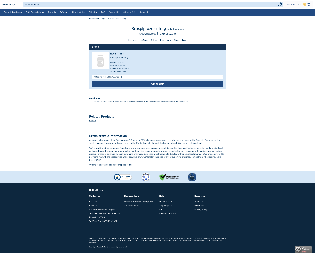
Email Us (93, 205)
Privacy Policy (200, 209)
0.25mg (144, 40)
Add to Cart (157, 83)
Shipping (93, 12)
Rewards (52, 12)
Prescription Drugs (13, 12)
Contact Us (114, 12)
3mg (176, 40)
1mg (162, 40)
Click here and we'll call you (102, 209)
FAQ (103, 12)
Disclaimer (199, 205)
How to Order (78, 12)
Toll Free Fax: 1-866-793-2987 (103, 221)
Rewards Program (167, 213)
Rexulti (92, 121)
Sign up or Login (293, 4)
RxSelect (64, 12)
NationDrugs (9, 4)
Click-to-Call (129, 12)
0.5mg (153, 40)
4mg (184, 40)
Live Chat (143, 12)
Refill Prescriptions (35, 12)
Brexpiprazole (113, 18)
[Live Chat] (296, 248)
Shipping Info (165, 205)
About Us (198, 201)
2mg (169, 40)
